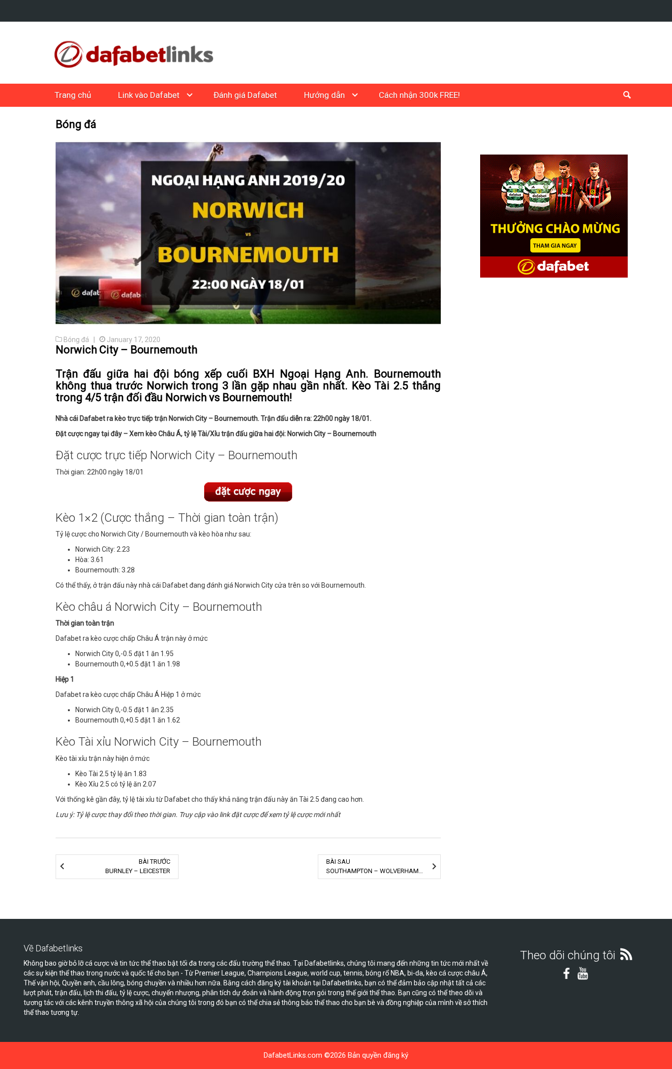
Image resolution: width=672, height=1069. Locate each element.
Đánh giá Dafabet (245, 95)
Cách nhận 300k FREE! (419, 95)
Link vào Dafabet (149, 95)
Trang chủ (73, 95)
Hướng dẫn (324, 95)
